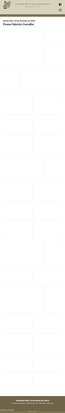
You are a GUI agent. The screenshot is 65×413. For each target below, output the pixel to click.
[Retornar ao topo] (62, 410)
